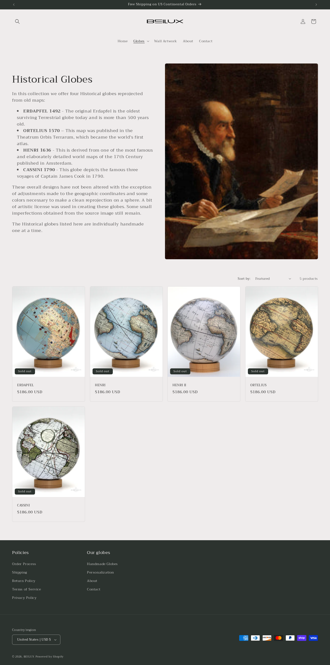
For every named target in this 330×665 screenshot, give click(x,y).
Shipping (19, 572)
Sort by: (244, 278)
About (92, 581)
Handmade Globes (102, 564)
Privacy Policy (24, 598)
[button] (17, 21)
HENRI (100, 385)
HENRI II (179, 385)
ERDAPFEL (25, 385)
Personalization (100, 572)
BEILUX (29, 656)
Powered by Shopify (50, 656)
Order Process (24, 564)
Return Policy (24, 581)
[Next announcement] (316, 4)
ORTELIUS (258, 385)
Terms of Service (26, 589)
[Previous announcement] (13, 4)
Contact (93, 589)
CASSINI (23, 506)
